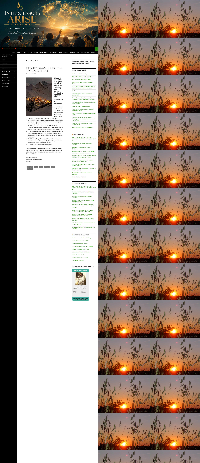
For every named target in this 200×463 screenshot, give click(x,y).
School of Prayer (32, 52)
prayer (53, 166)
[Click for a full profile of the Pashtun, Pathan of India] (80, 278)
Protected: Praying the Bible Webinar (81, 106)
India (85, 287)
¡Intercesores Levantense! (81, 235)
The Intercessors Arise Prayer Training (81, 238)
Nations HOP (93, 52)
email (85, 298)
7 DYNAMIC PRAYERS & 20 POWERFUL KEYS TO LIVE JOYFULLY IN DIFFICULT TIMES (83, 87)
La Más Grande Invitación (78, 254)
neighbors (47, 166)
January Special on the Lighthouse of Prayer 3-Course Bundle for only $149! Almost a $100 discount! (83, 206)
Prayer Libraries (43, 52)
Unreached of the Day (78, 298)
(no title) (74, 90)
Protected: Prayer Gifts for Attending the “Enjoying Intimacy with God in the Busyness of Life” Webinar (83, 119)
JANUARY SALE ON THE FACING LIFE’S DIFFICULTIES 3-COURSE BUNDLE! (82, 215)
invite (36, 166)
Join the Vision (84, 52)
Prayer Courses (62, 52)
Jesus (41, 166)
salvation (30, 168)
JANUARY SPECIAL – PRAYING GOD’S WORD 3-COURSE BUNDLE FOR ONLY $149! (83, 152)
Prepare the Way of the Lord (79, 177)
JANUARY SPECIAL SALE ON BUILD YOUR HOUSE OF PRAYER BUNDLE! (82, 160)
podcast (80, 299)
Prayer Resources (74, 52)
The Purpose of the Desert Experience (81, 74)
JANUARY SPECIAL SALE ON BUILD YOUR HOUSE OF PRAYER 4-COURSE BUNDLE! (82, 211)
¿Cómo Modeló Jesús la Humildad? (80, 249)
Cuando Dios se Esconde (78, 260)
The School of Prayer (80, 183)
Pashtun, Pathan (79, 287)
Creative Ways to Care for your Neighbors (44, 69)
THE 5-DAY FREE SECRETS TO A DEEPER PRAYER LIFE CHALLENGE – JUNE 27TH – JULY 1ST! (84, 139)
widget (84, 299)
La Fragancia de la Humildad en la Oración (82, 246)
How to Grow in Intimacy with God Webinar (83, 127)
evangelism (30, 166)
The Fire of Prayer (79, 134)
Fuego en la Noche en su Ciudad (80, 257)
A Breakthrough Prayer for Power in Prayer (82, 76)
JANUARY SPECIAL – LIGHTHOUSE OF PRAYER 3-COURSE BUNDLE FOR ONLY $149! (84, 156)
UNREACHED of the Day (80, 270)
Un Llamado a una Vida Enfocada (80, 243)
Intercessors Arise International (12, 49)
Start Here (19, 52)
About (25, 52)
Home (13, 52)
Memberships (53, 52)
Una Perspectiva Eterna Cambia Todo (81, 252)
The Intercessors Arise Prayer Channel (81, 79)
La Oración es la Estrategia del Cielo (80, 240)
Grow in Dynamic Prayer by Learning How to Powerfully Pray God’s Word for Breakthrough (83, 98)
